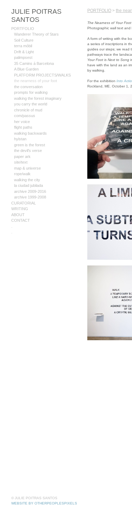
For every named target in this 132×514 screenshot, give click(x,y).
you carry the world (30, 95)
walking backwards (30, 125)
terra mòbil (23, 37)
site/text (21, 154)
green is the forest (29, 136)
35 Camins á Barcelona (33, 55)
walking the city (27, 171)
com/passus (24, 107)
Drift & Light (25, 43)
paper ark (22, 148)
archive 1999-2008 (29, 188)
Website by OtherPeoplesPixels (44, 503)
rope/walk (22, 165)
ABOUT (18, 206)
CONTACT (20, 212)
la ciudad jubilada (28, 177)
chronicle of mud (28, 101)
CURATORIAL (22, 194)
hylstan (20, 130)
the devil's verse (27, 142)
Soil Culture (24, 32)
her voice (21, 113)
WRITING (19, 200)
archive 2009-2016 (29, 183)
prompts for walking (31, 84)
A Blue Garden (26, 61)
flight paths (23, 119)
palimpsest (23, 49)
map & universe (27, 160)
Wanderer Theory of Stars (35, 26)
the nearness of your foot (34, 72)
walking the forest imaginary (38, 90)
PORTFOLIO (21, 20)
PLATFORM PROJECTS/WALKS (41, 67)
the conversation (28, 78)
